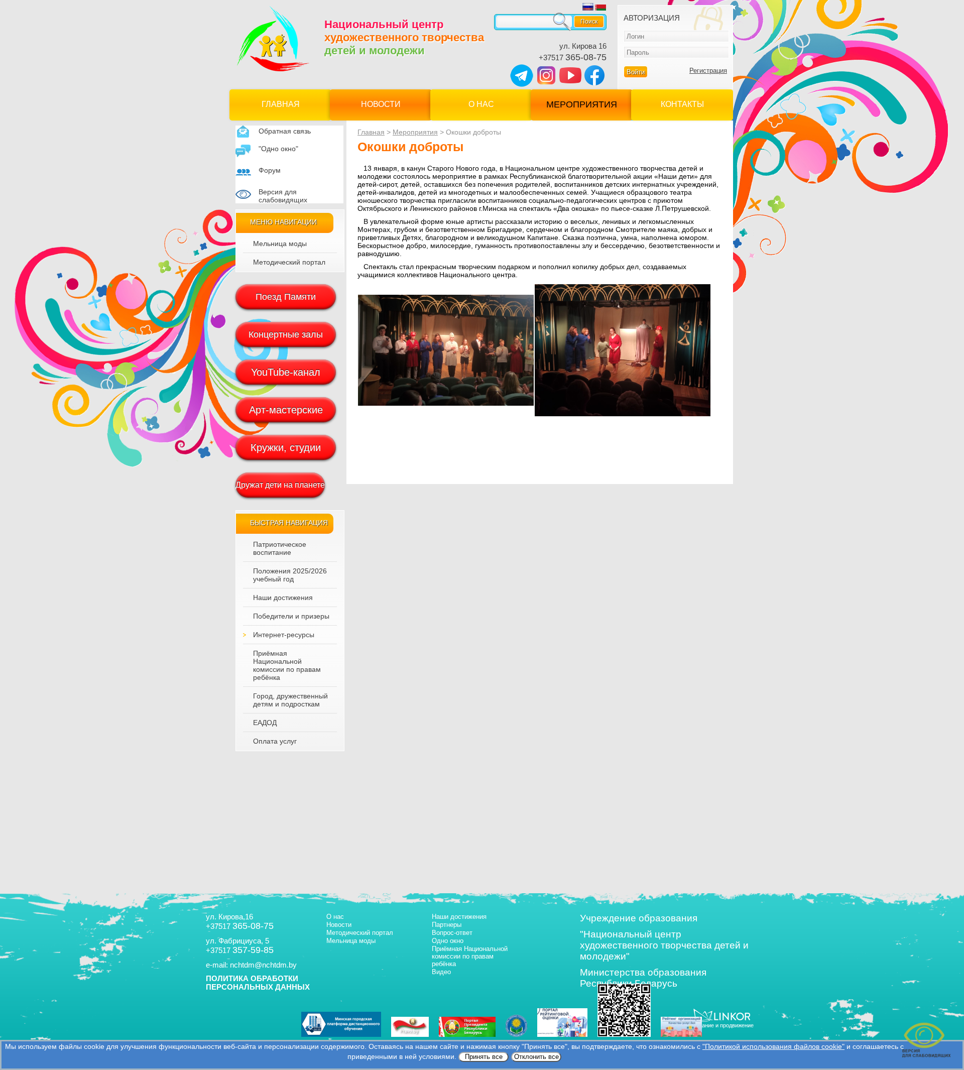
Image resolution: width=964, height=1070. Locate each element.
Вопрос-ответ (452, 932)
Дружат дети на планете (280, 485)
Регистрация (708, 70)
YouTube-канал (285, 372)
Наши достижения (283, 597)
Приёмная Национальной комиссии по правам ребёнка (287, 665)
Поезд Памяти (286, 297)
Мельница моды (280, 244)
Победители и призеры (291, 616)
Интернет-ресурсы (283, 635)
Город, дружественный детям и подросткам (290, 700)
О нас (481, 104)
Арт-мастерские (286, 409)
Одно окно (447, 940)
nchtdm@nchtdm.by (263, 965)
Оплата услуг (275, 741)
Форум (270, 170)
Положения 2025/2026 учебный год (290, 575)
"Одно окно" (278, 149)
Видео (441, 972)
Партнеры (446, 924)
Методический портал (289, 262)
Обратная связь (285, 131)
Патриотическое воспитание (279, 548)
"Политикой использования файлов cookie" (773, 1046)
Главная (281, 104)
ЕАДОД (265, 723)
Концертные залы (286, 334)
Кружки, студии (286, 447)
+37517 (573, 57)
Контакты (682, 104)
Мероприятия (581, 104)
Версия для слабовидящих (283, 196)
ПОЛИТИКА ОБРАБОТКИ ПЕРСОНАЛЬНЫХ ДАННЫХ (258, 982)
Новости (381, 104)
